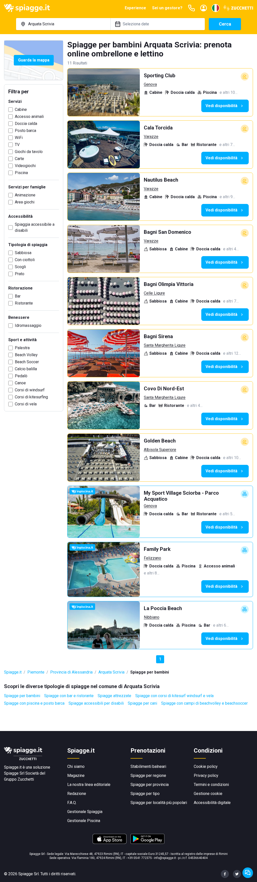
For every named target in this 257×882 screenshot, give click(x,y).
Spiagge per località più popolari (159, 802)
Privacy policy (206, 775)
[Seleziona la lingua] (216, 8)
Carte (19, 158)
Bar (18, 296)
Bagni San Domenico (167, 232)
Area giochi (24, 202)
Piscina (21, 172)
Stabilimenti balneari (148, 766)
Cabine (21, 109)
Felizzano (152, 558)
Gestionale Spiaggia (84, 811)
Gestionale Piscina (83, 820)
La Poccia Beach (163, 608)
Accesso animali (29, 116)
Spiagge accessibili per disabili (96, 703)
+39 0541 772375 (139, 858)
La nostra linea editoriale (88, 784)
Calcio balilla (26, 368)
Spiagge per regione (148, 775)
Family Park (157, 549)
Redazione (76, 793)
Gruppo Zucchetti (19, 779)
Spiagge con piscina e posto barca (34, 703)
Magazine (76, 775)
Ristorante (24, 303)
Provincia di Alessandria (71, 672)
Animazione (25, 195)
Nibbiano (151, 617)
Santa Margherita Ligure (164, 345)
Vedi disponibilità (221, 105)
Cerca (225, 24)
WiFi (19, 137)
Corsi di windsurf (30, 390)
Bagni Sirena (158, 336)
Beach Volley (26, 354)
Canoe (20, 383)
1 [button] (160, 659)
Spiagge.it (13, 672)
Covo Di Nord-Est (164, 389)
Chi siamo (76, 766)
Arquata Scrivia (111, 672)
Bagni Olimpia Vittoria (169, 284)
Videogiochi (25, 165)
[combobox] (63, 24)
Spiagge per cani (142, 703)
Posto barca (25, 130)
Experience (135, 8)
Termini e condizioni (211, 784)
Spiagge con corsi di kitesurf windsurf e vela (174, 695)
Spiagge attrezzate (114, 695)
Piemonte (35, 672)
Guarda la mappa (33, 60)
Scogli (20, 266)
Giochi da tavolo (29, 151)
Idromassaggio (28, 325)
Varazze (151, 136)
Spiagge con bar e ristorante (69, 695)
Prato (19, 273)
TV (17, 144)
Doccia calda (26, 123)
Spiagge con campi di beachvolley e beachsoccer (204, 703)
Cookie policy (206, 766)
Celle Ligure (154, 293)
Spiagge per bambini (22, 695)
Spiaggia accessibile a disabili (34, 227)
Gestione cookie (208, 793)
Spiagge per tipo (145, 793)
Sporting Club (159, 75)
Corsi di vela (26, 404)
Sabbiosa (23, 252)
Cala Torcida (158, 128)
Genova (150, 84)
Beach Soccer (27, 361)
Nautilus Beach (161, 180)
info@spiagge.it (165, 858)
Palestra (22, 347)
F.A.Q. (72, 802)
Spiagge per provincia (150, 784)
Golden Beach (160, 441)
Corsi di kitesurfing (31, 397)
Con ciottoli (25, 259)
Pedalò (21, 376)
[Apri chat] (247, 872)
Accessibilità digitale (212, 802)
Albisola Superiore (160, 449)
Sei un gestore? (167, 8)
